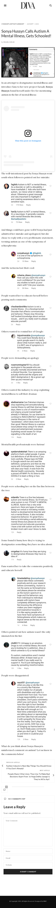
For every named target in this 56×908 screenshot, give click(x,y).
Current (5, 24)
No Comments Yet (16, 799)
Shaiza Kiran (8, 42)
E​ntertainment (17, 24)
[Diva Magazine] (28, 5)
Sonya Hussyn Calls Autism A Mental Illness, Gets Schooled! (26, 33)
